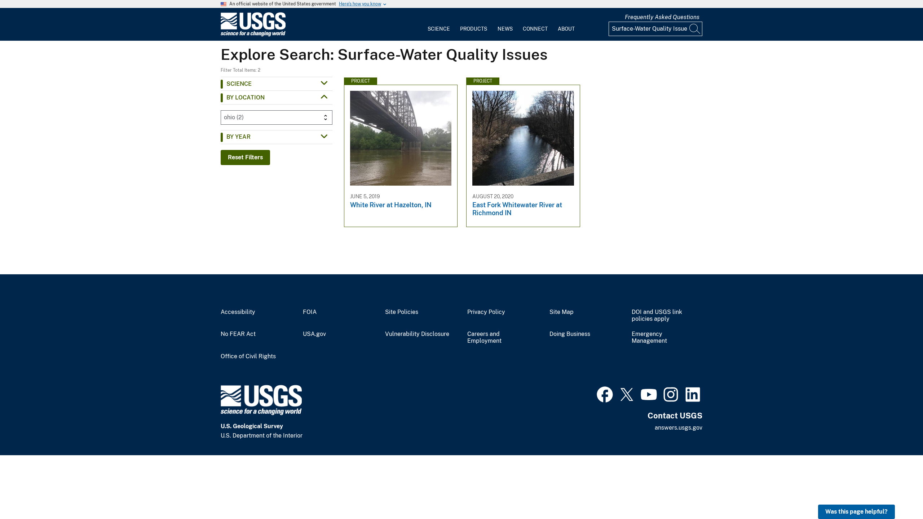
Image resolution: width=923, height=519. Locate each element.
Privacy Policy (486, 312)
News (505, 29)
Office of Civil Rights (248, 356)
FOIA (310, 312)
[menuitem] (439, 24)
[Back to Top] (897, 493)
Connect (535, 29)
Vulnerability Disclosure (417, 334)
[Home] (253, 34)
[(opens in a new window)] (604, 393)
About (566, 29)
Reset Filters (245, 157)
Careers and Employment (484, 337)
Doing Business (569, 334)
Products (473, 29)
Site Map (561, 312)
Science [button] (239, 83)
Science (439, 29)
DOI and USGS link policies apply (657, 315)
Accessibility (238, 312)
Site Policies (401, 312)
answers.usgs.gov (678, 427)
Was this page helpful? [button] (856, 511)
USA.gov (314, 334)
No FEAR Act (238, 334)
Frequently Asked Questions (662, 17)
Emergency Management (649, 337)
